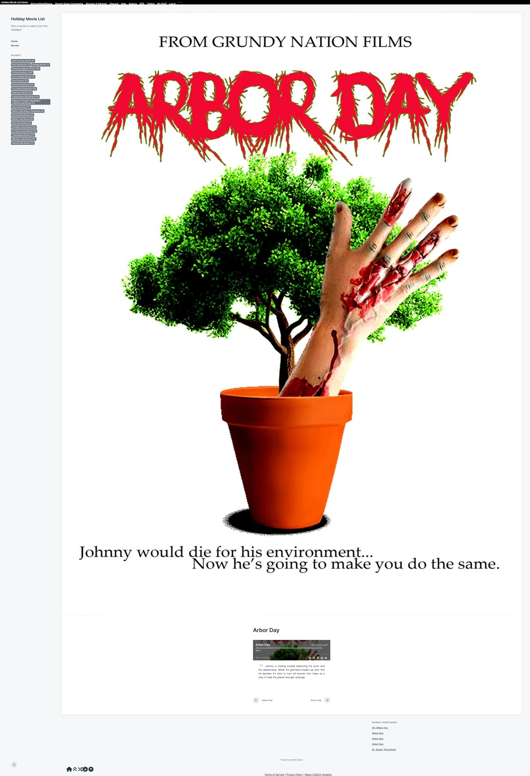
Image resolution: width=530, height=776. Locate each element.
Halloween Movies (22, 93)
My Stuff (161, 3)
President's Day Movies (24, 127)
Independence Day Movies (25, 97)
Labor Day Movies (21, 107)
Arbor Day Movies (21, 65)
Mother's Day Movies (22, 119)
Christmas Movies (22, 73)
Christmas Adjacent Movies (25, 69)
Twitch (150, 3)
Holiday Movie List (28, 19)
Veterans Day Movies (23, 143)
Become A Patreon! (96, 3)
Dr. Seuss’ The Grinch (384, 749)
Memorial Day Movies (22, 115)
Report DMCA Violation (318, 774)
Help (123, 3)
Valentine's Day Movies (23, 139)
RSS (142, 3)
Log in (172, 3)
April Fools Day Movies (23, 61)
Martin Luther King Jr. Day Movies (27, 111)
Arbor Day (377, 733)
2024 (257, 658)
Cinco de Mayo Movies (23, 77)
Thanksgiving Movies (23, 135)
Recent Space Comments (69, 3)
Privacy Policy (294, 774)
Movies (15, 45)
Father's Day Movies (23, 85)
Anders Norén (296, 760)
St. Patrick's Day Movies (24, 131)
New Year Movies (21, 123)
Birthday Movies (40, 65)
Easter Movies (20, 81)
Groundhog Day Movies (24, 89)
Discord (114, 3)
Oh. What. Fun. (380, 727)
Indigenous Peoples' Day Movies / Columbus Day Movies (26, 102)
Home (14, 41)
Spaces (133, 3)
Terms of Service (274, 774)
